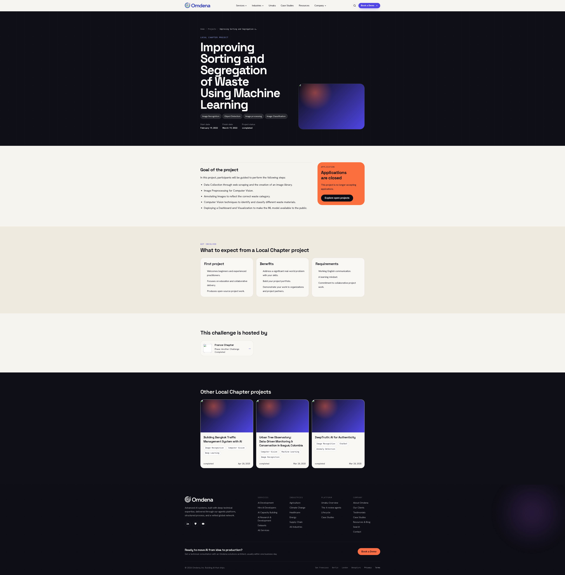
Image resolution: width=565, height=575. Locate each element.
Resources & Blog (361, 522)
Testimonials (359, 512)
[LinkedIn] (188, 524)
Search (356, 526)
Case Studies (287, 5)
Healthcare (295, 512)
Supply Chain (296, 522)
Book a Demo (369, 551)
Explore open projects (337, 198)
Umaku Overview (329, 502)
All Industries (296, 526)
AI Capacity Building (267, 512)
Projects (212, 29)
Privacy (368, 567)
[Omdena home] (197, 6)
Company (319, 5)
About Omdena (360, 502)
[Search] (354, 5)
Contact (357, 531)
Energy (293, 517)
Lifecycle (325, 512)
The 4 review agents (331, 507)
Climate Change (297, 507)
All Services (263, 530)
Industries (256, 5)
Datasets (262, 525)
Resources (304, 5)
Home (202, 29)
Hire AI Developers (267, 507)
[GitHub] (195, 524)
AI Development (266, 502)
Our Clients (358, 507)
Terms (377, 567)
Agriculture (295, 502)
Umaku (272, 5)
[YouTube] (203, 524)
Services (240, 5)
